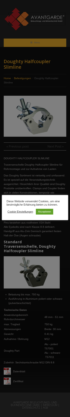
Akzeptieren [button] (44, 211)
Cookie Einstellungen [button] (20, 211)
